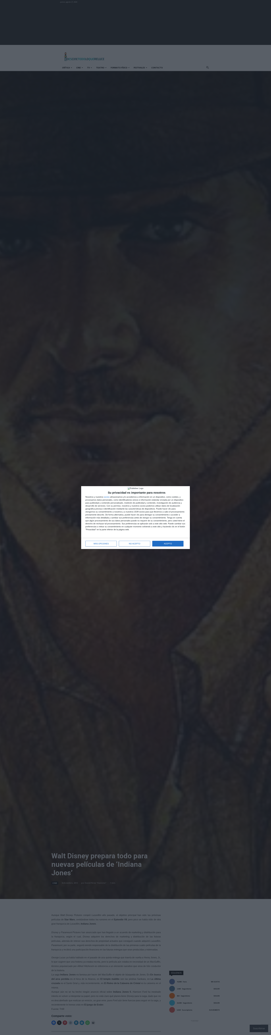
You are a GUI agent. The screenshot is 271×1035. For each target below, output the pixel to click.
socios (107, 497)
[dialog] (135, 517)
